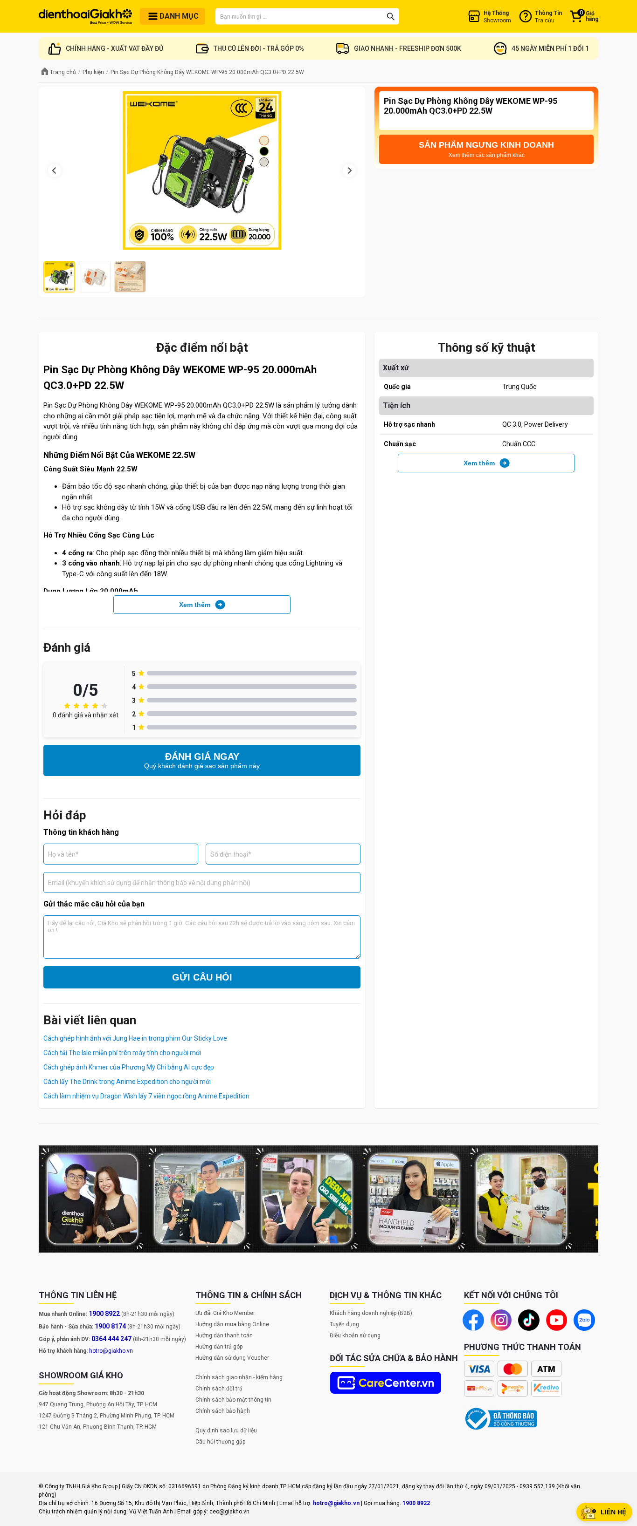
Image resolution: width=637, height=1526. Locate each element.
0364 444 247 (111, 1338)
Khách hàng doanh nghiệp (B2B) (371, 1313)
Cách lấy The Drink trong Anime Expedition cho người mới (127, 1081)
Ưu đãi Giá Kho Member (225, 1313)
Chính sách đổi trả (218, 1388)
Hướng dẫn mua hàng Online (232, 1324)
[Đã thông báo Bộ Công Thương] (501, 1419)
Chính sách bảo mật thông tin (233, 1400)
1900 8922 (104, 1313)
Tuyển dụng (344, 1324)
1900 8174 (110, 1326)
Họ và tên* (63, 854)
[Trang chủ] (85, 16)
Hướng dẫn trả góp (218, 1346)
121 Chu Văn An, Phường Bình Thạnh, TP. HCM (98, 1427)
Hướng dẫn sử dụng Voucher (232, 1358)
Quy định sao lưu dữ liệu (226, 1430)
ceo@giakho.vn (229, 1511)
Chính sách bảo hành (222, 1411)
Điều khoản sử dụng (355, 1335)
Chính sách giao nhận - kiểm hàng (239, 1377)
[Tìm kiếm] (391, 16)
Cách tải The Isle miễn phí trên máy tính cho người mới (122, 1052)
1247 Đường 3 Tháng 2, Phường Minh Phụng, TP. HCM (106, 1415)
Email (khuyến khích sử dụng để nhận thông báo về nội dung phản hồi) (149, 882)
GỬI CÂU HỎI (202, 977)
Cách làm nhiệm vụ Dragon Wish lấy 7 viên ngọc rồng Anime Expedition (146, 1096)
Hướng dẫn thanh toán (224, 1335)
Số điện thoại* (230, 854)
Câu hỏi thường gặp (220, 1441)
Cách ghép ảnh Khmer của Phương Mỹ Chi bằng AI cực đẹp (128, 1067)
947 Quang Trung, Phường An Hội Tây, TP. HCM (98, 1404)
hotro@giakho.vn (111, 1351)
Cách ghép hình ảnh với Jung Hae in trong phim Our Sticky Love (135, 1038)
